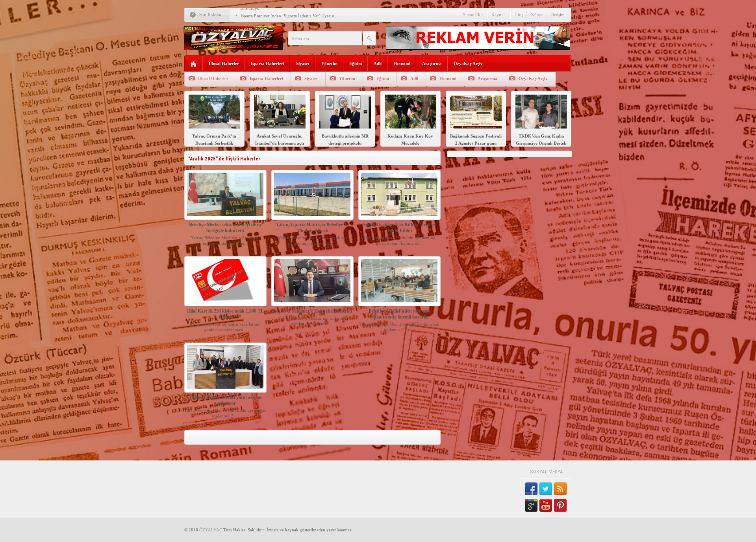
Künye (537, 14)
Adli (378, 63)
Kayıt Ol (499, 14)
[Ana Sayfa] (193, 64)
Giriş (519, 14)
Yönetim (329, 63)
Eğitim (355, 63)
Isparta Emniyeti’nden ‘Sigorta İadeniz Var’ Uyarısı (287, 15)
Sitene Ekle (473, 14)
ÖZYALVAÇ (210, 529)
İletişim (558, 14)
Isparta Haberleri (267, 63)
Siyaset (302, 63)
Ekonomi (401, 63)
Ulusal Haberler (224, 63)
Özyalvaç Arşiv (468, 63)
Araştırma (432, 63)
